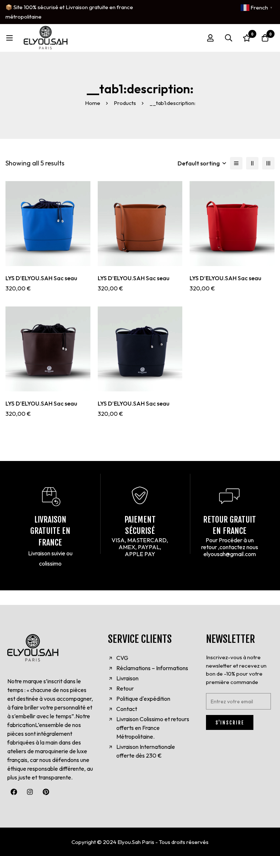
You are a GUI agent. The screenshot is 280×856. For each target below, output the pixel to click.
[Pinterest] (45, 791)
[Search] (228, 38)
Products (125, 102)
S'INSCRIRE (229, 723)
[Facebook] (13, 791)
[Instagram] (29, 791)
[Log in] (210, 38)
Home (92, 102)
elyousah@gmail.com (229, 554)
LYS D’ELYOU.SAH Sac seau (41, 278)
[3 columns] (268, 163)
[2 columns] (252, 163)
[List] (236, 163)
